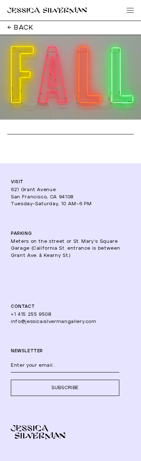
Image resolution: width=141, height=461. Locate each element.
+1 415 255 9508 (31, 314)
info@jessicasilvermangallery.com (54, 321)
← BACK (20, 28)
